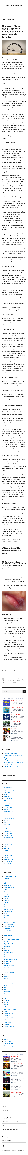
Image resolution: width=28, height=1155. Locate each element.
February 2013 (8, 807)
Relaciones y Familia (10, 1009)
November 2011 (8, 840)
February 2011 (8, 855)
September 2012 (9, 818)
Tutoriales (7, 1024)
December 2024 (8, 796)
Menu (4, 10)
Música (6, 981)
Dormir (18, 680)
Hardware (7, 946)
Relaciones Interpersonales (12, 1007)
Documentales (8, 918)
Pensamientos (8, 996)
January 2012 (8, 835)
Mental (6, 974)
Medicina (6, 970)
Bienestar (7, 892)
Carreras (6, 896)
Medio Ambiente (9, 972)
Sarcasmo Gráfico (9, 1013)
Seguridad (7, 1015)
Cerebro (6, 898)
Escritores (7, 928)
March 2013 (7, 805)
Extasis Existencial (9, 933)
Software (6, 1020)
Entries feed (7, 1041)
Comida (6, 902)
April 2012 (7, 829)
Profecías (6, 1000)
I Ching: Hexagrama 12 (11, 766)
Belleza (13, 680)
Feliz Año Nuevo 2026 (10, 753)
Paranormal (7, 991)
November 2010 (8, 861)
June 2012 (7, 824)
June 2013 (7, 803)
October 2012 (8, 816)
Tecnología (7, 1022)
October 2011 (8, 842)
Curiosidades (8, 911)
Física (5, 937)
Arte (5, 881)
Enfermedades (8, 924)
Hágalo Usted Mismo (10, 944)
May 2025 (7, 792)
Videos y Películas (9, 1026)
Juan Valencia (8, 539)
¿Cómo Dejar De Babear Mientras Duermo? (11, 551)
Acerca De (5, 1110)
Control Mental (8, 909)
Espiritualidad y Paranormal (12, 931)
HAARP (6, 941)
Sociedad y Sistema (10, 1018)
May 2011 (6, 848)
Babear (9, 680)
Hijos (5, 948)
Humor (6, 955)
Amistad (6, 878)
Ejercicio (6, 920)
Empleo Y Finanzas (9, 922)
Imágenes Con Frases (10, 959)
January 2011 (7, 857)
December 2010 (8, 859)
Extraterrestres (8, 935)
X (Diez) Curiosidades (12, 5)
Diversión (7, 915)
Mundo (6, 978)
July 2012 (6, 822)
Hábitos (4, 541)
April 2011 (7, 850)
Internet (6, 963)
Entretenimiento (9, 926)
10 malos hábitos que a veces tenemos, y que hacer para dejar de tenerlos (12, 31)
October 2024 (8, 801)
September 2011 (8, 844)
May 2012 (7, 827)
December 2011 (8, 837)
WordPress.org (8, 1046)
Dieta (5, 913)
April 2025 (7, 794)
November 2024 (9, 798)
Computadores (8, 905)
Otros (5, 987)
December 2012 (8, 811)
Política (6, 998)
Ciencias (6, 900)
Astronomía (7, 885)
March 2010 (7, 864)
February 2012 (8, 833)
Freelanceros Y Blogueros (11, 939)
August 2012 (7, 820)
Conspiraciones (8, 907)
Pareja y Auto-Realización (12, 994)
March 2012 (7, 831)
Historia (6, 950)
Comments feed (8, 1043)
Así (23, 539)
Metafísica (7, 976)
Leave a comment (12, 541)
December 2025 (8, 787)
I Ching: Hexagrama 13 (11, 760)
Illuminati (7, 957)
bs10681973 (7, 679)
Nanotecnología (9, 983)
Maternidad (7, 968)
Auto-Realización (9, 887)
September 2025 (9, 790)
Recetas (6, 1004)
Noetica (6, 985)
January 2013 (8, 809)
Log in (6, 1039)
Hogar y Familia (8, 952)
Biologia (6, 894)
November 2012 (8, 814)
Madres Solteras (9, 965)
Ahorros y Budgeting (10, 876)
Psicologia (7, 1002)
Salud (3, 682)
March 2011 (7, 853)
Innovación (7, 961)
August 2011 (7, 846)
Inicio (4, 1106)
